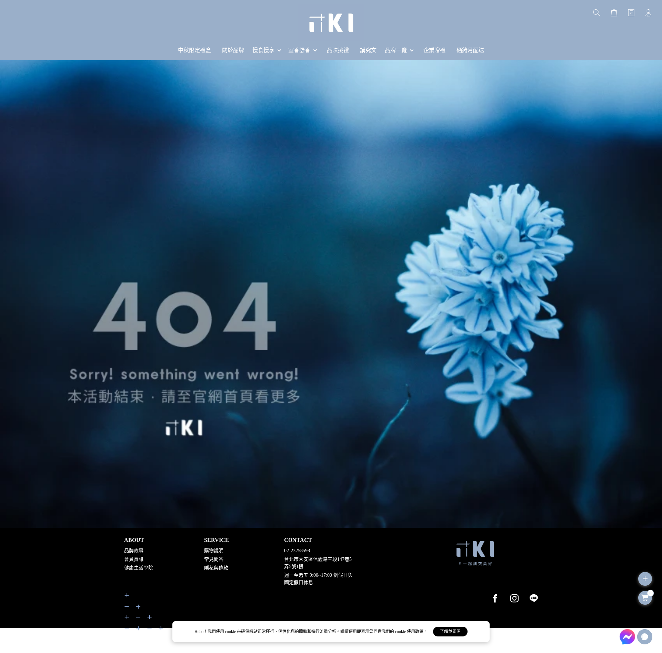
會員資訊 (133, 559)
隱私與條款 (216, 568)
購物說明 (213, 550)
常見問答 (213, 559)
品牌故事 (133, 550)
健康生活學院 (138, 568)
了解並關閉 (450, 631)
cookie (231, 631)
